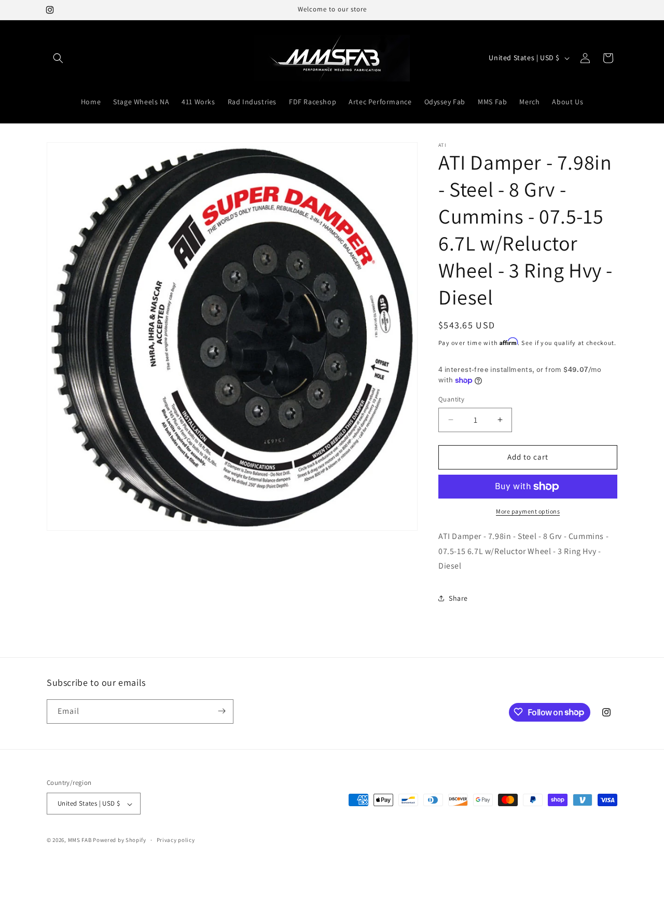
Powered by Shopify (119, 840)
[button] (58, 58)
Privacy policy (176, 840)
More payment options (528, 511)
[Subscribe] (221, 711)
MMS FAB (80, 840)
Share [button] (458, 598)
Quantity (451, 399)
